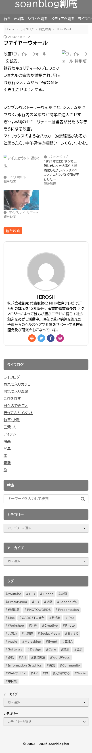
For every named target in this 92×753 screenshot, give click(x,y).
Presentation (68, 609)
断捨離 (56, 617)
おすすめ (73, 633)
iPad (71, 617)
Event (52, 641)
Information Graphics (25, 665)
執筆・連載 (12, 420)
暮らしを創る (14, 19)
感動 (49, 602)
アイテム (10, 434)
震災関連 (39, 657)
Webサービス (17, 673)
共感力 (12, 633)
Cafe (52, 649)
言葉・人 (10, 427)
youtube (14, 594)
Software (15, 649)
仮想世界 (14, 609)
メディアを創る (62, 19)
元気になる (62, 673)
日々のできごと (16, 405)
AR (35, 673)
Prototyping (17, 602)
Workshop (16, 625)
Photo (70, 625)
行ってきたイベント (18, 413)
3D (36, 602)
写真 (7, 448)
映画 (7, 441)
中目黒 (12, 681)
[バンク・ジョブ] (64, 170)
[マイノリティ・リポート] (21, 200)
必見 (11, 657)
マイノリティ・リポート (23, 212)
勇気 (52, 665)
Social (81, 673)
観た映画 (13, 230)
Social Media (50, 633)
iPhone (48, 594)
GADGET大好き (33, 617)
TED (32, 594)
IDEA (69, 641)
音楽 (7, 463)
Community (71, 665)
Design (35, 649)
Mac (11, 617)
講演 (66, 649)
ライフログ (12, 377)
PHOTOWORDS (39, 609)
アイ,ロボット (17, 177)
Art (23, 657)
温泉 (79, 649)
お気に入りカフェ (17, 384)
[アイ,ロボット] (21, 165)
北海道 (28, 633)
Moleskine (33, 641)
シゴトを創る (37, 19)
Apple (12, 641)
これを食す (12, 398)
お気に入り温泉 (16, 391)
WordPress (61, 657)
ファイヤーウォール (30, 54)
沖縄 (34, 625)
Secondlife (68, 602)
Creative (51, 625)
